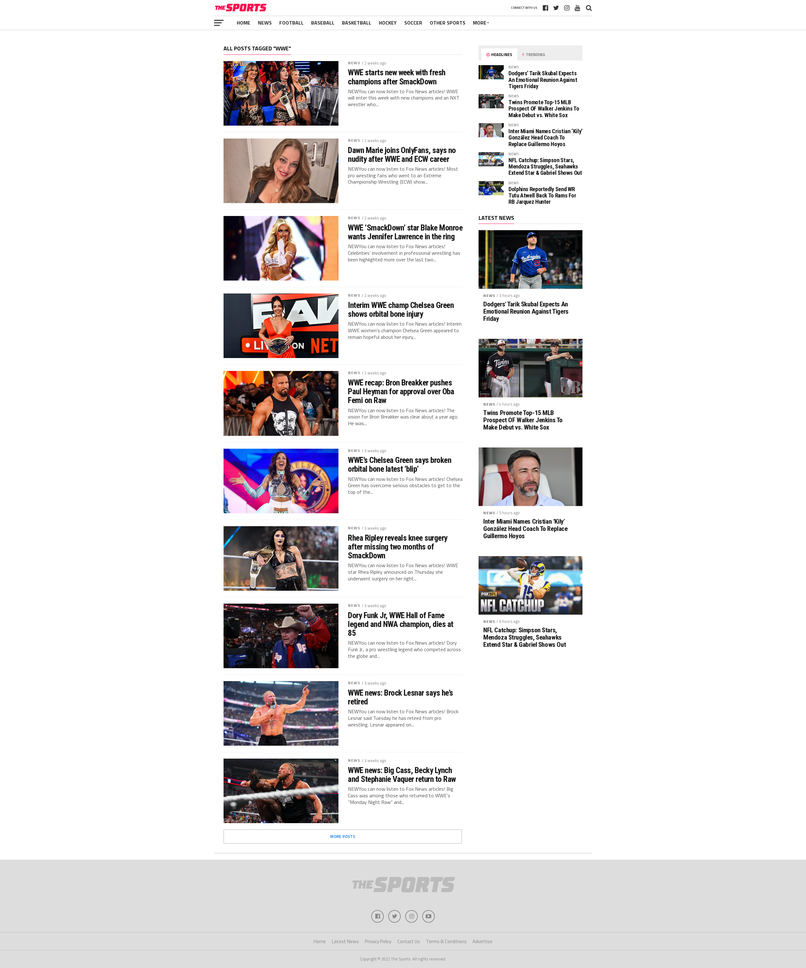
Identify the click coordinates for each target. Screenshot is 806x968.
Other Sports (447, 22)
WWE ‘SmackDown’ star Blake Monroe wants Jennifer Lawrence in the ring (405, 232)
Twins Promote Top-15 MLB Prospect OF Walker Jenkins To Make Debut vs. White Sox (543, 108)
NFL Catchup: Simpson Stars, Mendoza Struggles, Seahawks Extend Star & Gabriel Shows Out (545, 166)
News (265, 22)
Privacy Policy (378, 941)
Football (291, 22)
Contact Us (408, 941)
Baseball (322, 22)
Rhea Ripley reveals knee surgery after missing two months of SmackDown (397, 546)
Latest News (345, 941)
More (479, 22)
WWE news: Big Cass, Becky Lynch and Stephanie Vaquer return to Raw (402, 774)
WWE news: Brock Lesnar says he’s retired (400, 697)
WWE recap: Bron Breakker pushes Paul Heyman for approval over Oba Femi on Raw (401, 391)
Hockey (388, 22)
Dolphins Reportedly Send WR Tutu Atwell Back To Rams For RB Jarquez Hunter (542, 195)
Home (243, 22)
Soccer (413, 22)
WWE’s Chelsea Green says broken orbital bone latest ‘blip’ (399, 464)
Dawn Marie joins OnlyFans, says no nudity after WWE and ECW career (402, 154)
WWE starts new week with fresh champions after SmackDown (397, 77)
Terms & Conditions (446, 941)
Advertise (482, 941)
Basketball (356, 22)
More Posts (342, 836)
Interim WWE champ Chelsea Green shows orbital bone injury (401, 309)
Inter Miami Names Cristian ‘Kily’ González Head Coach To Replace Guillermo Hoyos (545, 137)
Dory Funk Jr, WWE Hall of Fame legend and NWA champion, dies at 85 (400, 624)
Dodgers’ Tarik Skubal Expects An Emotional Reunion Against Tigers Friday (542, 79)
